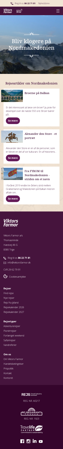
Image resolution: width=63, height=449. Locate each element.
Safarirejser (10, 340)
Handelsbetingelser (14, 363)
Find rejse (9, 293)
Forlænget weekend (14, 335)
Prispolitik (8, 368)
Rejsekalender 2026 (14, 307)
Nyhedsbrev (44, 3)
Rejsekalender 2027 (14, 312)
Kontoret (8, 378)
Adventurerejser (12, 326)
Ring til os (25, 3)
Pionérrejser (10, 330)
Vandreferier (10, 345)
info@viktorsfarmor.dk (19, 262)
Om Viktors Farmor (13, 359)
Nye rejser (9, 297)
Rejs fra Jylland (11, 302)
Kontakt (8, 373)
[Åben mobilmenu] (57, 10)
